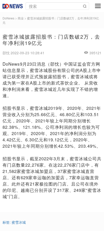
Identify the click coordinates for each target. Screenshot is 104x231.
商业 (21, 18)
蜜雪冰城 (19, 222)
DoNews (8, 18)
